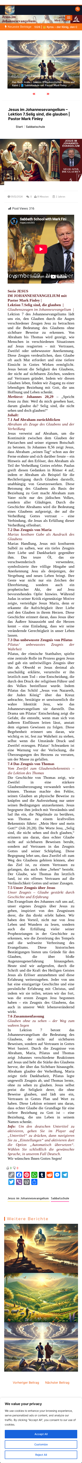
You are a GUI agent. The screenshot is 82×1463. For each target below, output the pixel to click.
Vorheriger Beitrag (26, 1382)
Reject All (41, 1454)
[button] (68, 17)
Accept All (41, 1434)
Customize (41, 1444)
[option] (41, 64)
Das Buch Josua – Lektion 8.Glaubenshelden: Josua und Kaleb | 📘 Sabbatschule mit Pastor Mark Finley (41, 84)
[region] (41, 1430)
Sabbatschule (60, 1198)
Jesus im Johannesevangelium (29, 1198)
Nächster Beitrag (57, 1382)
